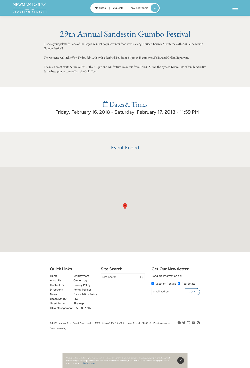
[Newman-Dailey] (29, 8)
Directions (56, 289)
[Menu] (235, 8)
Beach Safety (58, 298)
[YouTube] (193, 323)
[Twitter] (184, 323)
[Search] (141, 277)
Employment (81, 275)
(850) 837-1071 (83, 308)
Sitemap (78, 303)
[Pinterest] (198, 323)
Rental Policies (82, 289)
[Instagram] (189, 323)
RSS (76, 298)
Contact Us (57, 285)
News (53, 294)
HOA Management (61, 308)
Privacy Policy (82, 285)
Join (192, 291)
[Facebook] (179, 323)
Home (53, 275)
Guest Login (57, 303)
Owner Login (81, 280)
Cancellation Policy (85, 294)
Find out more (89, 363)
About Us (55, 280)
